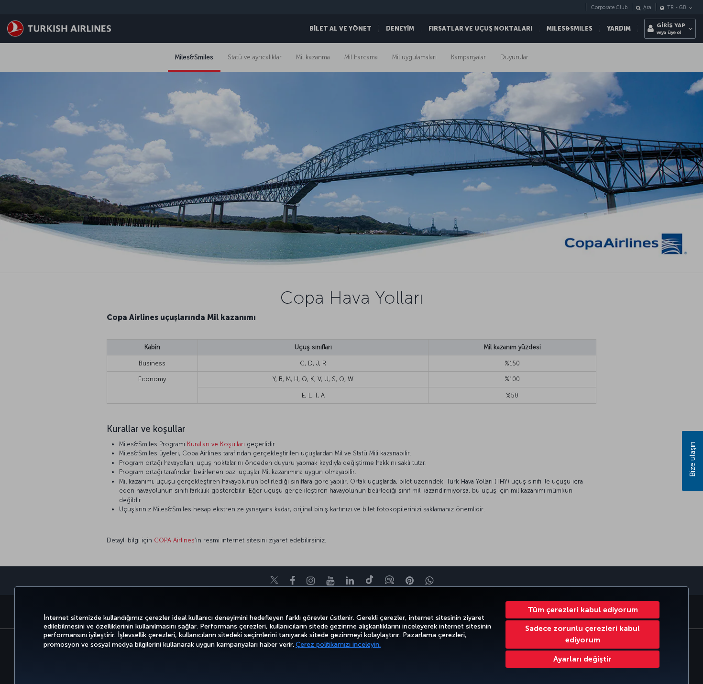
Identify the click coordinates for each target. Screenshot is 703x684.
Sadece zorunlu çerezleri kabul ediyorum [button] (582, 634)
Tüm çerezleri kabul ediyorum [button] (582, 609)
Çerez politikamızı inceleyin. (338, 644)
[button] (582, 659)
